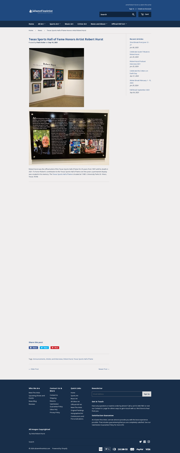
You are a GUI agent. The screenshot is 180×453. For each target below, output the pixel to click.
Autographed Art (77, 413)
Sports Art (54, 24)
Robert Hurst (68, 359)
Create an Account (144, 9)
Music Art (69, 24)
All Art (41, 24)
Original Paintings (77, 410)
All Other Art (75, 401)
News (40, 30)
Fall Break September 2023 (140, 90)
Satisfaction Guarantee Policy (103, 425)
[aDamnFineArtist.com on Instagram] (149, 442)
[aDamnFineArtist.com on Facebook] (144, 442)
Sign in (131, 9)
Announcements (39, 359)
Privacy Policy (55, 412)
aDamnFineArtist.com (42, 448)
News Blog (32, 401)
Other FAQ (53, 409)
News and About (98, 24)
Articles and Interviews (54, 359)
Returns (53, 401)
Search (31, 442)
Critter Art (82, 24)
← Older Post (34, 369)
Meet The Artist (34, 393)
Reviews (32, 404)
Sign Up (147, 394)
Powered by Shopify (59, 448)
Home (31, 24)
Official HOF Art (119, 24)
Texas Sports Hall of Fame (62, 174)
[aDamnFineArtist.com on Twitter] (140, 442)
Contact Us (54, 395)
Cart (146, 14)
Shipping (53, 398)
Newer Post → (104, 369)
